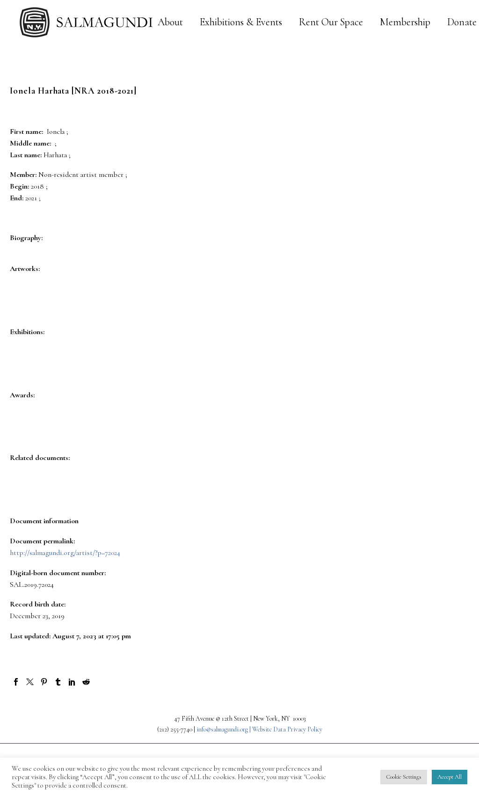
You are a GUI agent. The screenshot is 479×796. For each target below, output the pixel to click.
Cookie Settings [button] (403, 777)
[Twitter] (30, 682)
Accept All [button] (449, 777)
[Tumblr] (58, 682)
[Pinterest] (44, 682)
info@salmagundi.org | (224, 729)
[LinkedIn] (72, 682)
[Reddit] (86, 682)
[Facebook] (16, 682)
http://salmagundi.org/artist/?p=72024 (65, 552)
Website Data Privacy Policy (287, 729)
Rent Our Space (331, 22)
